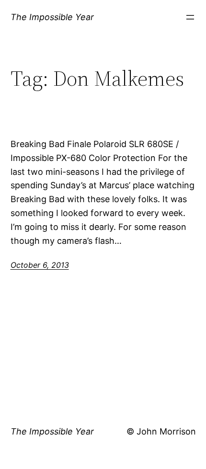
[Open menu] (190, 17)
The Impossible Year (52, 17)
